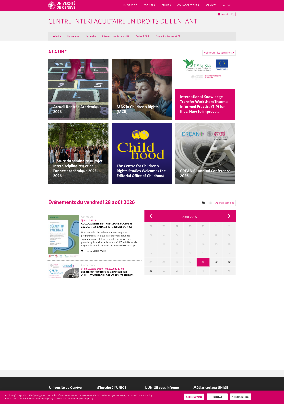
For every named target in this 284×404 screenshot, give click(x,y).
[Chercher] (233, 14)
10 (150, 244)
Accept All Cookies (240, 396)
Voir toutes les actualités (218, 52)
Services (211, 5)
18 (163, 253)
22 (216, 253)
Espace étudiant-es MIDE (167, 36)
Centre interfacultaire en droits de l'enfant (122, 21)
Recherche (90, 36)
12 (177, 244)
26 (177, 261)
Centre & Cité (142, 36)
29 (177, 226)
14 (202, 244)
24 (150, 261)
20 (190, 253)
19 (177, 253)
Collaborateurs (188, 5)
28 (163, 226)
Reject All (217, 396)
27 (150, 226)
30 (190, 226)
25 (163, 261)
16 (229, 244)
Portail (224, 14)
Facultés (149, 5)
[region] (142, 397)
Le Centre (56, 36)
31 (202, 226)
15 (216, 244)
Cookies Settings (194, 396)
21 (202, 253)
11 (164, 244)
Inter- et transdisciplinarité (115, 36)
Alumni (227, 5)
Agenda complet (224, 202)
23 (229, 253)
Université (130, 5)
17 (150, 253)
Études (166, 5)
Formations (73, 36)
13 (190, 244)
